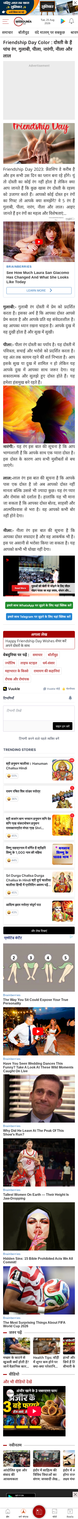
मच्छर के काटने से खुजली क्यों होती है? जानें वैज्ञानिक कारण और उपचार (16, 1362)
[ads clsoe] (75, 1494)
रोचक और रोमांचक (17, 679)
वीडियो (14, 1374)
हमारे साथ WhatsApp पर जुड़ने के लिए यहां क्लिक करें (39, 605)
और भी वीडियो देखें (17, 1382)
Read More (20, 588)
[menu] (6, 21)
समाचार (7, 32)
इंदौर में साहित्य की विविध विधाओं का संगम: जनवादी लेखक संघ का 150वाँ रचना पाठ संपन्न (46, 1474)
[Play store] (63, 21)
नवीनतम (15, 1445)
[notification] (71, 21)
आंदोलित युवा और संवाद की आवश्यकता (15, 1474)
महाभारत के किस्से (16, 670)
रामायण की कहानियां (47, 670)
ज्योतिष (10, 662)
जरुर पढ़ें (15, 1332)
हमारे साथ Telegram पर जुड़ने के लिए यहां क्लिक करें (39, 617)
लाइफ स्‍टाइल (28, 662)
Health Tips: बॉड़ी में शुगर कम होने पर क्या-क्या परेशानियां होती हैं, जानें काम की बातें (46, 1362)
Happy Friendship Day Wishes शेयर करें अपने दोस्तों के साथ (35, 643)
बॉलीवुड (23, 32)
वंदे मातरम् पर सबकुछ (50, 32)
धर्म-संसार (49, 662)
